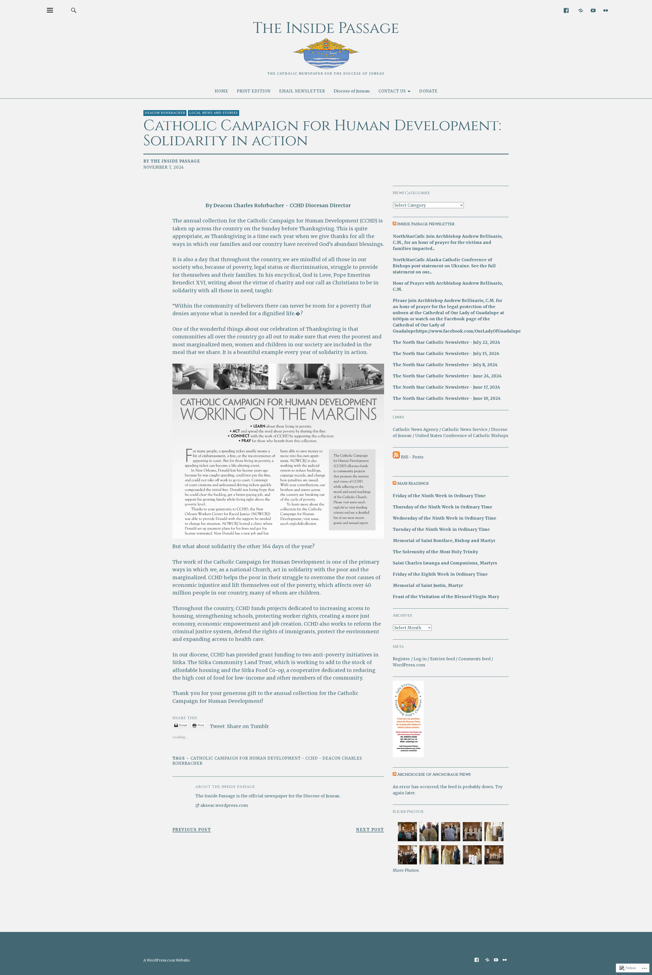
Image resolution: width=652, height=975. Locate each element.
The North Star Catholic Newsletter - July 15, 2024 (446, 353)
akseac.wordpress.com (224, 805)
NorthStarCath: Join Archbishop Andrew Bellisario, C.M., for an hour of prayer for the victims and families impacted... (447, 242)
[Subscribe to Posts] (396, 456)
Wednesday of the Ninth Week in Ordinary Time (444, 518)
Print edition (253, 91)
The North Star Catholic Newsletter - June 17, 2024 (446, 387)
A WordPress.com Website (166, 960)
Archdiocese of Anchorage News (434, 774)
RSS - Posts (412, 456)
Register (401, 658)
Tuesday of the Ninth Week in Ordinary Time (441, 529)
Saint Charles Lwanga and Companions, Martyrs (445, 562)
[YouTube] (593, 10)
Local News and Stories (213, 113)
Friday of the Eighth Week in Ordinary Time (440, 574)
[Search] (73, 10)
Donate (428, 91)
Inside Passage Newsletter (426, 224)
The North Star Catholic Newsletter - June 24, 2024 (447, 375)
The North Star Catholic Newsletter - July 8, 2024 (445, 364)
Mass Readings (413, 483)
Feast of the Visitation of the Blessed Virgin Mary (446, 596)
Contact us (392, 91)
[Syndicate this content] (394, 224)
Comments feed (474, 658)
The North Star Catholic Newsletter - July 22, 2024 (446, 342)
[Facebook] (566, 10)
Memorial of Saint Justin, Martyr (428, 585)
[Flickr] (605, 10)
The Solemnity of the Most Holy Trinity (435, 551)
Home (221, 91)
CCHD (311, 758)
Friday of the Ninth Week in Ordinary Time (439, 495)
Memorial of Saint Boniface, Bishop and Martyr (444, 540)
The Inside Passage (326, 28)
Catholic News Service (464, 429)
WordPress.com (409, 664)
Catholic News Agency (415, 429)
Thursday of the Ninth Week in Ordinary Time (442, 506)
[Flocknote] (580, 10)
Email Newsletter (302, 91)
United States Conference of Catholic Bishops (461, 435)
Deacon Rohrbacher (165, 113)
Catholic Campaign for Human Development (246, 758)
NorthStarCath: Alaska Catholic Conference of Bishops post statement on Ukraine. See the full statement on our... (444, 265)
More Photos (406, 870)
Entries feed (442, 658)
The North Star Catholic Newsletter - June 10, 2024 (447, 398)
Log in (420, 658)
